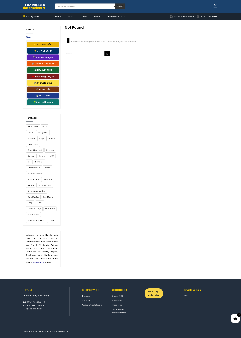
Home (58, 16)
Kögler (42, 156)
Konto (97, 16)
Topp (30, 202)
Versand (86, 300)
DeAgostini (43, 132)
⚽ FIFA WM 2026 (43, 70)
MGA (52, 156)
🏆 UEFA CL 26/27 (43, 50)
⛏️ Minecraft (43, 89)
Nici (29, 162)
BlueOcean (33, 126)
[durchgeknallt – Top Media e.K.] (34, 6)
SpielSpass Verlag (36, 191)
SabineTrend (34, 179)
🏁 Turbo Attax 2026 (43, 63)
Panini (47, 167)
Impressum (117, 305)
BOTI (45, 126)
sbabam (48, 179)
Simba (31, 185)
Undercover (33, 214)
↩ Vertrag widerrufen (154, 293)
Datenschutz (118, 300)
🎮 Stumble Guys (43, 83)
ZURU (51, 220)
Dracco (31, 138)
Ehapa (42, 138)
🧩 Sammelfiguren (43, 102)
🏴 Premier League (43, 57)
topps (40, 202)
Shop (70, 16)
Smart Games (44, 185)
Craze (31, 132)
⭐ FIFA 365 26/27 (43, 44)
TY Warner (50, 208)
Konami (31, 156)
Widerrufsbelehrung (92, 305)
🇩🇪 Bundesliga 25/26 (43, 76)
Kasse (84, 16)
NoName (39, 162)
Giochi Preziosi (35, 150)
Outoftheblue (34, 167)
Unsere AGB (117, 296)
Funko (52, 138)
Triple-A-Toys (34, 208)
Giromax (50, 150)
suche (120, 6)
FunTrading (33, 144)
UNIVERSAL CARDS (36, 220)
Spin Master (33, 197)
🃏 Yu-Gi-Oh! (43, 95)
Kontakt (86, 296)
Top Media (48, 197)
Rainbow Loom (35, 173)
